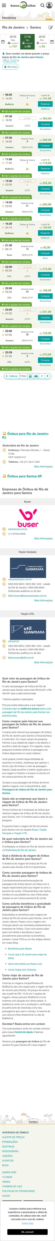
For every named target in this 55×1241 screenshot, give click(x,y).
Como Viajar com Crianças (22, 969)
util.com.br (13, 641)
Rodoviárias (10, 1151)
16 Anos (7, 1177)
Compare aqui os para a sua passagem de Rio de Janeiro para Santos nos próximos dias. (26, 712)
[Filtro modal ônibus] (30, 376)
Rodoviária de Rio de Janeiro (20, 850)
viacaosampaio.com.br (20, 579)
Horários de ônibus (15, 1132)
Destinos (8, 1146)
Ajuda (6, 1195)
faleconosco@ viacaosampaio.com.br (27, 595)
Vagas (6, 1181)
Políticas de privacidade (18, 1191)
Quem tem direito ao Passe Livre (25, 963)
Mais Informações (43, 466)
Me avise (12, 66)
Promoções (10, 1141)
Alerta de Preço (13, 1137)
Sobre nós (9, 1172)
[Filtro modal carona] (36, 376)
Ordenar (13, 376)
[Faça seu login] (49, 5)
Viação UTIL (20, 833)
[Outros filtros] (48, 376)
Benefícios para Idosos (20, 948)
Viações (7, 1156)
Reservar (45, 104)
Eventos (7, 1160)
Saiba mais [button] (27, 1223)
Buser (35, 829)
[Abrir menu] (4, 5)
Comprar (45, 124)
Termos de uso (12, 1186)
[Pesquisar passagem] (42, 5)
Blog (5, 1165)
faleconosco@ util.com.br (21, 657)
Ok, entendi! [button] (27, 1232)
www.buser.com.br (17, 529)
